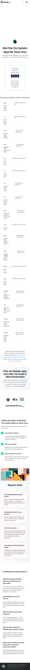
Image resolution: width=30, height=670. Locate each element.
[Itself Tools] (15, 403)
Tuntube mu (14, 667)
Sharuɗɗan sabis (12, 665)
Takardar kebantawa (21, 665)
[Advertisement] (15, 19)
